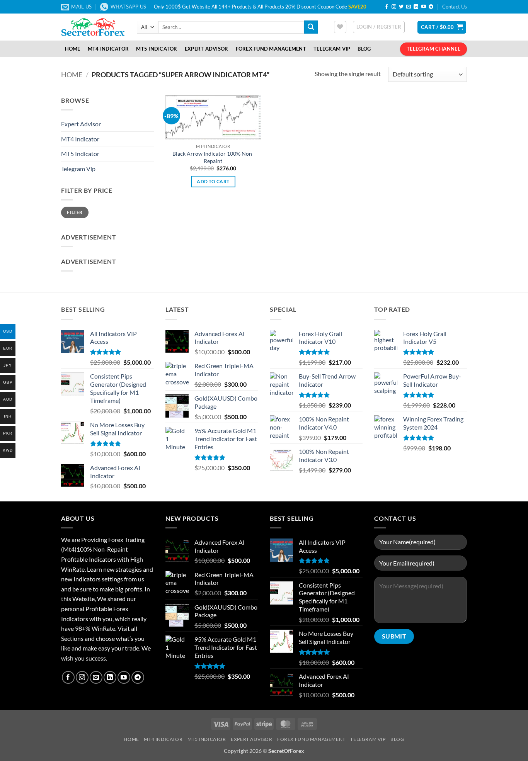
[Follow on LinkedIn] (416, 7)
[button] (379, 27)
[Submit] (310, 27)
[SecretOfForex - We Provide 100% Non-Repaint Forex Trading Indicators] (93, 27)
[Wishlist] (340, 27)
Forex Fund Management (271, 49)
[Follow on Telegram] (431, 7)
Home (72, 49)
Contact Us (454, 6)
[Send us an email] (408, 7)
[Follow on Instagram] (394, 7)
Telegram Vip (78, 168)
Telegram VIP (331, 49)
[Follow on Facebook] (386, 7)
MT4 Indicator (108, 49)
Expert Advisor (206, 49)
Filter (74, 212)
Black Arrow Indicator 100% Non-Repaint (213, 157)
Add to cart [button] (213, 181)
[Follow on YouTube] (423, 7)
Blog (364, 49)
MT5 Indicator (156, 49)
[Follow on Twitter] (401, 7)
